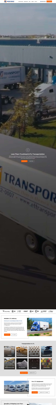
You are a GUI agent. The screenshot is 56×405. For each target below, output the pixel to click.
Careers (32, 1)
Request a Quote (24, 372)
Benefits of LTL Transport (44, 392)
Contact (36, 1)
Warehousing (26, 1)
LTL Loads (14, 334)
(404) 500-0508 (43, 1)
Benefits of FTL (32, 372)
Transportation (20, 1)
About (30, 1)
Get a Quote (49, 1)
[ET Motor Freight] (9, 1)
